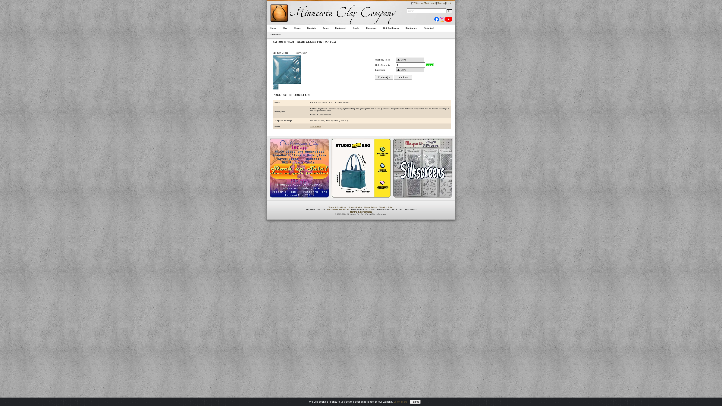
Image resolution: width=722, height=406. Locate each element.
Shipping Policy (386, 207)
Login (449, 3)
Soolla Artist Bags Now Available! (361, 168)
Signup (441, 3)
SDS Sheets (315, 126)
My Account (430, 3)
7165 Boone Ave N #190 (338, 209)
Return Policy (370, 207)
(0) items (418, 3)
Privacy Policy (355, 207)
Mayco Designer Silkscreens (423, 168)
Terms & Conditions (337, 207)
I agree (415, 401)
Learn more (400, 401)
